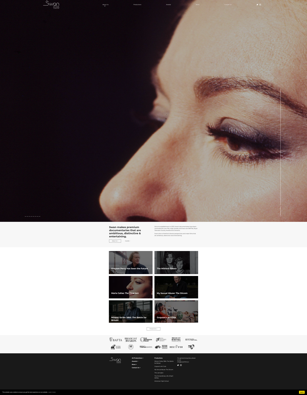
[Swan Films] (51, 5)
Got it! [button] (302, 392)
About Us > (115, 241)
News (197, 4)
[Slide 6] (37, 216)
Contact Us (228, 4)
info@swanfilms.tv (183, 362)
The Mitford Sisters (167, 268)
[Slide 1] (27, 216)
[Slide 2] (29, 216)
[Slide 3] (31, 216)
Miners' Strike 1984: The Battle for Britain (128, 318)
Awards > (127, 241)
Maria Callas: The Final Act (125, 293)
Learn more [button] (52, 392)
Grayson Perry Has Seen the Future (129, 268)
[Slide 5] (35, 216)
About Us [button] (105, 4)
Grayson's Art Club (166, 317)
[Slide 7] (39, 216)
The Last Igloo (158, 373)
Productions (137, 4)
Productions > (153, 329)
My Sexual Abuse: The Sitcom (172, 293)
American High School (161, 381)
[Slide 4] (33, 216)
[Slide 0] (25, 216)
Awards (168, 4)
